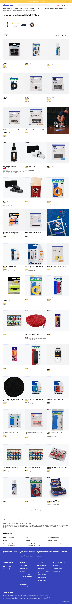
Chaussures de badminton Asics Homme (55, 543)
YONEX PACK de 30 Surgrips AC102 (54, 432)
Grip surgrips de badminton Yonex (32, 542)
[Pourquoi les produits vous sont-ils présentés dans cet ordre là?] (55, 35)
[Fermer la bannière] (68, 1)
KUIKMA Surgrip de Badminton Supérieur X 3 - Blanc (13, 130)
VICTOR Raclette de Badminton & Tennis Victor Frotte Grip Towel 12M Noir (13, 400)
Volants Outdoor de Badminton (9, 545)
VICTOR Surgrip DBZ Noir (52, 333)
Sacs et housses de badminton (23, 30)
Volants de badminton (7, 30)
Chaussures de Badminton (8, 539)
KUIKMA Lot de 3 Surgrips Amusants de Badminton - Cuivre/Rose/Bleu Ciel (11, 233)
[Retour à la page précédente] (32, 509)
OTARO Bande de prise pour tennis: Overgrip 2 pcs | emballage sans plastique (14, 200)
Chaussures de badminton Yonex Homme (33, 543)
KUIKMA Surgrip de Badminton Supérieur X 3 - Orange (35, 433)
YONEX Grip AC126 (29, 366)
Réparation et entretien (63, 8)
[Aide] (62, 5)
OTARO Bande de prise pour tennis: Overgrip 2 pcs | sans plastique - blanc (36, 165)
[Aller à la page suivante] (40, 509)
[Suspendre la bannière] (66, 1)
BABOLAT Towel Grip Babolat (9, 266)
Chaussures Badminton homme (9, 542)
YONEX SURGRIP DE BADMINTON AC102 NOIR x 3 (13, 95)
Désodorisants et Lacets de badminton (33, 545)
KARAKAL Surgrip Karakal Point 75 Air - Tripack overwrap (57, 468)
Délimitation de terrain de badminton (55, 542)
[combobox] (65, 35)
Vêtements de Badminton (52, 539)
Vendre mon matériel (54, 8)
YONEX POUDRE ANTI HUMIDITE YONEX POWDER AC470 (57, 62)
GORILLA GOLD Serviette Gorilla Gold (33, 199)
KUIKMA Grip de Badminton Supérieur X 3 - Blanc (35, 95)
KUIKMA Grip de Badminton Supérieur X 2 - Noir (13, 62)
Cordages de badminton (31, 30)
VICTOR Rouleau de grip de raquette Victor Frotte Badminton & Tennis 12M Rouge (35, 333)
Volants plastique (6, 540)
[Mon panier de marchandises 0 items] (67, 5)
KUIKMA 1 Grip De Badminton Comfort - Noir (34, 232)
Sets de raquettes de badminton (32, 539)
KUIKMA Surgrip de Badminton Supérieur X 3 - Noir (57, 95)
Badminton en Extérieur (52, 540)
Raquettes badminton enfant (8, 537)
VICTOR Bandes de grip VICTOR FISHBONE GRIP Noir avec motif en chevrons (57, 501)
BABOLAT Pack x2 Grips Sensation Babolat (34, 266)
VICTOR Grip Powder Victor (9, 500)
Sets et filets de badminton (16, 30)
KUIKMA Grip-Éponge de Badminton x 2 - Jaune (57, 266)
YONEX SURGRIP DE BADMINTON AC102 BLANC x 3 (35, 62)
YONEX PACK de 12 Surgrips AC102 (10, 432)
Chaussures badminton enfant (53, 537)
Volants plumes (28, 537)
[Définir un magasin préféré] (55, 5)
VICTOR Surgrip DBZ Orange (9, 366)
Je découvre (58, 130)
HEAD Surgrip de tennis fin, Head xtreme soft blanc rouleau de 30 (56, 367)
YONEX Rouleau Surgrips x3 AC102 (54, 199)
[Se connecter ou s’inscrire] (65, 5)
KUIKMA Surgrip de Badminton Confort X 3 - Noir (57, 165)
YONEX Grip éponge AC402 (53, 297)
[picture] (14, 49)
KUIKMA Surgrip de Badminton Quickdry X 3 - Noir (35, 129)
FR (59, 5)
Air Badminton (28, 540)
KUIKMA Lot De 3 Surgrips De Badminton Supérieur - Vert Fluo (14, 298)
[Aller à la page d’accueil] (8, 5)
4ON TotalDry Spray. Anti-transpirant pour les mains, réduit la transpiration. (13, 165)
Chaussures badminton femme (9, 543)
